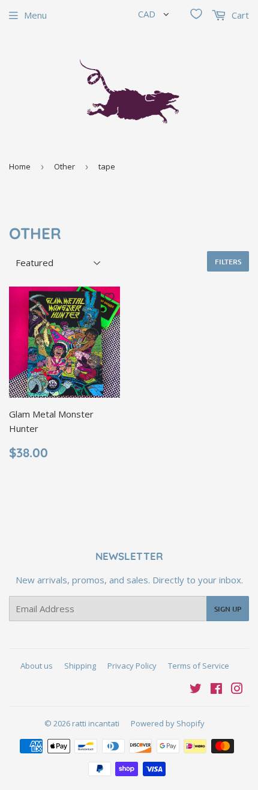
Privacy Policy (132, 665)
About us (36, 665)
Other (64, 166)
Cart (239, 15)
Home (20, 166)
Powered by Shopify (168, 723)
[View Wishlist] (196, 14)
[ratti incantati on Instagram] (237, 690)
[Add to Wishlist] (109, 297)
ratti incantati (95, 723)
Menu (35, 15)
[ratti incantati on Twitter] (196, 690)
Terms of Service (198, 665)
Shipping (80, 665)
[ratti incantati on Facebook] (216, 690)
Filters (228, 262)
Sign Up (227, 609)
